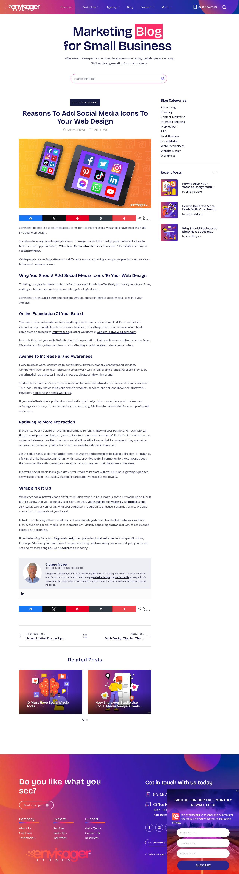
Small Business (170, 136)
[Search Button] (163, 78)
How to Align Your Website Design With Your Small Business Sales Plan (197, 188)
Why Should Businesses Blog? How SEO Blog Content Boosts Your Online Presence (199, 233)
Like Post (100, 129)
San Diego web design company (68, 538)
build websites (104, 538)
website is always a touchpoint (116, 331)
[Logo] (24, 7)
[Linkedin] (22, 593)
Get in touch (62, 548)
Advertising (168, 107)
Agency (111, 7)
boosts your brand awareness (52, 392)
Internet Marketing (173, 121)
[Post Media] (169, 187)
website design (101, 577)
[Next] (216, 173)
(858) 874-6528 (207, 7)
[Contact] (195, 7)
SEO (163, 131)
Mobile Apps (169, 126)
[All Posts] (85, 635)
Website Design (171, 150)
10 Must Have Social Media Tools (48, 704)
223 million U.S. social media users (80, 246)
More (165, 7)
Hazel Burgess (193, 236)
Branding (166, 112)
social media (122, 577)
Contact (145, 7)
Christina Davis (194, 191)
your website (60, 331)
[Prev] (213, 173)
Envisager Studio (162, 854)
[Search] (224, 7)
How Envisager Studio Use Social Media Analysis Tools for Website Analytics (117, 706)
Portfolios (89, 7)
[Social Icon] (149, 827)
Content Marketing (173, 116)
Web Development (172, 146)
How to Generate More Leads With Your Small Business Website (198, 209)
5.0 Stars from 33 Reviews (162, 842)
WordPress (168, 155)
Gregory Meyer (194, 214)
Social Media (169, 141)
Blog (130, 7)
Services (66, 7)
